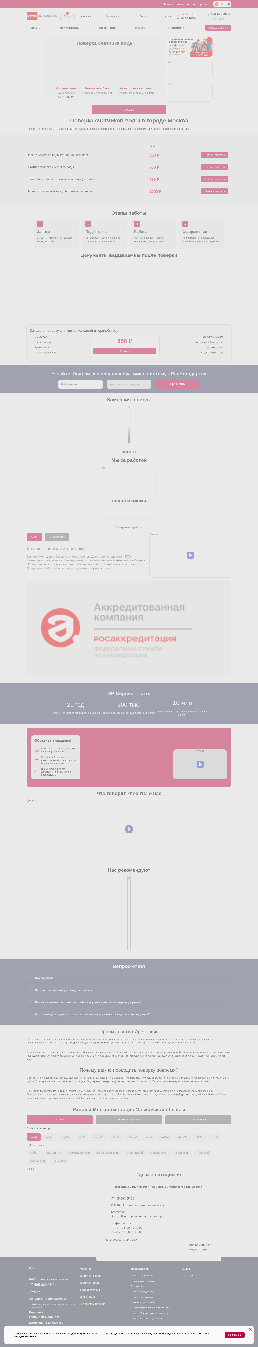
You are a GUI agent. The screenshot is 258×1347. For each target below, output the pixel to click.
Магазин (141, 27)
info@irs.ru (117, 1212)
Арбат (34, 1152)
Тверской (203, 1152)
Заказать (129, 109)
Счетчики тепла (90, 1275)
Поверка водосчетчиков (142, 1281)
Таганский (182, 1152)
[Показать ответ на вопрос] (29, 978)
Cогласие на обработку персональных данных (46, 1325)
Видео (186, 1268)
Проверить (177, 384)
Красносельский (108, 1152)
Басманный (53, 1152)
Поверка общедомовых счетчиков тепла (150, 1313)
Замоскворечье (79, 1152)
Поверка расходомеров (142, 1291)
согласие (132, 1333)
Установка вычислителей (143, 1302)
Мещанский (135, 1152)
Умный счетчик (90, 1289)
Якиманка (59, 1160)
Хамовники (37, 1160)
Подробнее (129, 451)
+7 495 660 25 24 (218, 14)
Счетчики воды (90, 1282)
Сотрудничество (115, 16)
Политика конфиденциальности (45, 1314)
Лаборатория (70, 27)
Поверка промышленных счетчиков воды (151, 1308)
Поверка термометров (142, 1297)
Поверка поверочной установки (146, 1318)
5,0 (228, 4)
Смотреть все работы (129, 527)
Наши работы (188, 1275)
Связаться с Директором (47, 1298)
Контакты (167, 16)
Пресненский (159, 1152)
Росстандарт (176, 27)
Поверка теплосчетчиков (143, 1275)
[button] (190, 555)
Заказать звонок (218, 27)
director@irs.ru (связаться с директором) (138, 1216)
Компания (85, 16)
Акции (143, 16)
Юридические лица (92, 1303)
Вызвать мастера (214, 155)
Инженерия (107, 27)
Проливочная (137, 1286)
